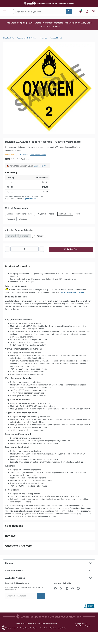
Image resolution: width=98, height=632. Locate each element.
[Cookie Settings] (4, 627)
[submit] (41, 596)
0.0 (17, 155)
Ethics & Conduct (50, 628)
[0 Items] (93, 11)
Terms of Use (37, 628)
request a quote (29, 199)
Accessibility (62, 628)
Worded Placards (57, 38)
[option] (49, 88)
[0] (93, 11)
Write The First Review (38, 155)
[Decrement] (7, 249)
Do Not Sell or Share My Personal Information (42, 624)
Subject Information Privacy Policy (18, 628)
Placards (43, 38)
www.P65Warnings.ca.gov (72, 292)
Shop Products (8, 38)
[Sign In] (87, 11)
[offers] (80, 11)
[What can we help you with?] (69, 11)
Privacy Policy (20, 624)
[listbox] (49, 88)
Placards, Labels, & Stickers (26, 38)
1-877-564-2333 (12, 199)
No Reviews (24, 155)
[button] (49, 24)
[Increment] (42, 249)
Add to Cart (72, 249)
